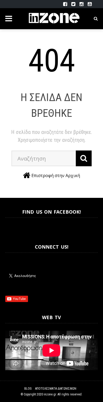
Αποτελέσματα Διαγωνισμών (55, 388)
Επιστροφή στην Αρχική (55, 175)
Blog (28, 388)
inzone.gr (50, 394)
